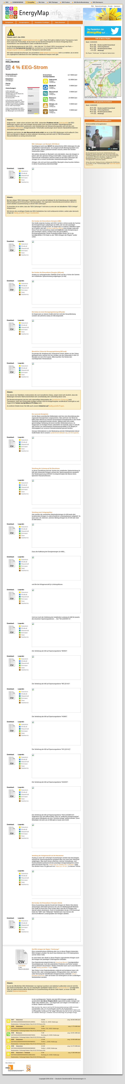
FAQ (92, 6)
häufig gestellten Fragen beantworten (26, 213)
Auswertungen (49, 53)
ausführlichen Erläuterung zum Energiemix (64, 433)
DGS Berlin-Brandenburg (81, 2)
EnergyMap (31, 2)
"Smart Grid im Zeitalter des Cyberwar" (61, 864)
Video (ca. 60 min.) (61, 866)
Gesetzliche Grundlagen (42, 22)
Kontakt (110, 6)
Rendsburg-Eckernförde (105, 48)
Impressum (117, 6)
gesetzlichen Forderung (60, 399)
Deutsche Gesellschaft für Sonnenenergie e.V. (70, 1079)
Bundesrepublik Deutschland (106, 45)
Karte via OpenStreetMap (90, 97)
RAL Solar (42, 2)
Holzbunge (101, 50)
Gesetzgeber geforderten (15, 128)
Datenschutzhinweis (100, 6)
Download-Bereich (62, 962)
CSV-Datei (21, 966)
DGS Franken (66, 2)
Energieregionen (24, 22)
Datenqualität (63, 123)
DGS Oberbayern (98, 2)
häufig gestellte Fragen (56, 406)
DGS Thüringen (53, 2)
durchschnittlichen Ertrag (55, 228)
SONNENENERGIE (17, 2)
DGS (7, 2)
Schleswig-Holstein (103, 46)
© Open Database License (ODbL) (108, 97)
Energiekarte (9, 22)
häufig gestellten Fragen (45, 967)
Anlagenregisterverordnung (30, 40)
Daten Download (60, 22)
